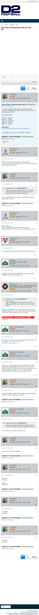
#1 (36, 104)
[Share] (36, 100)
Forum (6, 24)
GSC (17, 24)
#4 (36, 223)
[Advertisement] (19, 50)
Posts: (25, 98)
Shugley (12, 260)
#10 (36, 390)
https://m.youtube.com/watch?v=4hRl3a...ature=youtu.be (12, 342)
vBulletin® (29, 612)
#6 (36, 270)
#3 (36, 184)
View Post (25, 188)
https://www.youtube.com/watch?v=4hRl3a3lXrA (16, 128)
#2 (36, 159)
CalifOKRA (13, 94)
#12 (36, 448)
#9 (36, 362)
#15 (36, 537)
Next (34, 88)
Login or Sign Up (32, 1)
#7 (36, 295)
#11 (36, 419)
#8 (36, 337)
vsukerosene (14, 238)
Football (12, 24)
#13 (36, 475)
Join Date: (13, 98)
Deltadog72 (13, 149)
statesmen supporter (17, 327)
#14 (36, 508)
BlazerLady (13, 284)
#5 (36, 248)
